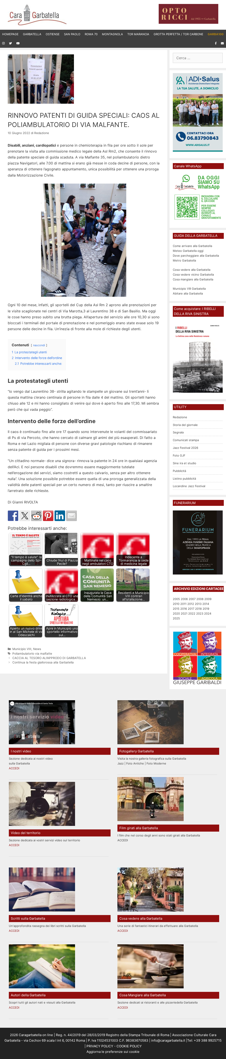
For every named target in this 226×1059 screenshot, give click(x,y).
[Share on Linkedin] (60, 515)
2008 (199, 599)
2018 (198, 608)
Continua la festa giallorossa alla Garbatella (43, 662)
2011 (183, 604)
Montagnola (112, 34)
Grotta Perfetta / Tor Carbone (178, 34)
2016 (183, 608)
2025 (176, 618)
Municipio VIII (21, 649)
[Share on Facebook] (13, 515)
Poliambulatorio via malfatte (32, 653)
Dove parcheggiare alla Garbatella (196, 255)
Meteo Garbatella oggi (188, 250)
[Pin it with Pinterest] (48, 515)
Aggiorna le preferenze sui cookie (113, 1052)
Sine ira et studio (184, 463)
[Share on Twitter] (24, 515)
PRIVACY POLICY (99, 1046)
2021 (184, 613)
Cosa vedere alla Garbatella (191, 269)
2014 (205, 604)
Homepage (10, 34)
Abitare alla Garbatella (188, 293)
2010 (176, 604)
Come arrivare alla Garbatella (192, 246)
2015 (176, 608)
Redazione (180, 417)
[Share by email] (71, 515)
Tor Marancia (138, 34)
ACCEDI (14, 768)
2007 (192, 599)
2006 (184, 599)
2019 (206, 608)
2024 (207, 613)
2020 (176, 613)
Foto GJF (179, 455)
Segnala (178, 432)
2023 (199, 613)
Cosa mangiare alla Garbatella (193, 279)
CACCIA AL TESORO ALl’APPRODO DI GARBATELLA (49, 658)
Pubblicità (179, 471)
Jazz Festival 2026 (185, 447)
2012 (190, 604)
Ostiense (53, 34)
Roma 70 (91, 34)
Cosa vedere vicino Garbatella (193, 274)
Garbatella (32, 34)
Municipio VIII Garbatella (189, 288)
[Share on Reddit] (36, 515)
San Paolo (72, 34)
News (37, 649)
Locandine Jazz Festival (189, 486)
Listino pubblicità (184, 478)
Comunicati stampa (186, 440)
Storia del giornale (185, 425)
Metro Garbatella (184, 260)
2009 (207, 599)
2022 (191, 613)
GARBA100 (216, 34)
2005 (176, 599)
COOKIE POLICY (129, 1046)
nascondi (39, 345)
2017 (191, 608)
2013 (198, 604)
